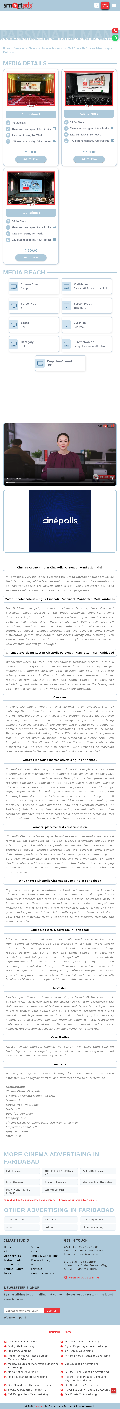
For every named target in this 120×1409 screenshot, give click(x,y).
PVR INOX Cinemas (93, 1170)
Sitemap (37, 1247)
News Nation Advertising (23, 1372)
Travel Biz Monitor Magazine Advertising (89, 1389)
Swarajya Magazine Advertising (27, 1389)
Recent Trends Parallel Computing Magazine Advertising (86, 1379)
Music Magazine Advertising (82, 1364)
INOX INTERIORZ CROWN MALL (58, 1172)
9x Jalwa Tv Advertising (22, 1341)
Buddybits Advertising (21, 1346)
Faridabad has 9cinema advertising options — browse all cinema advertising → (51, 1199)
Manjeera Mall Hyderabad (97, 1181)
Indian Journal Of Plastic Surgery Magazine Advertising (28, 1357)
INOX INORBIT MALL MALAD (18, 1191)
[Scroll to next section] (113, 1390)
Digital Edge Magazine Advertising (86, 1346)
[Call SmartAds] (115, 30)
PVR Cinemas (13, 1170)
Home (8, 1247)
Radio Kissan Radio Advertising (27, 1377)
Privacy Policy (40, 1260)
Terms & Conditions (42, 1255)
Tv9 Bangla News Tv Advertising (28, 1394)
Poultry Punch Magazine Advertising (87, 1372)
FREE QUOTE (105, 5)
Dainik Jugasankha (93, 1219)
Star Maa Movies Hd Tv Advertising (29, 1385)
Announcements (42, 1273)
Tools (7, 1273)
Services (36, 1268)
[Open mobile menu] (114, 5)
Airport (10, 1227)
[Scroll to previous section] (113, 1384)
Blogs (35, 1264)
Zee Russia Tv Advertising (81, 1394)
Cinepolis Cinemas (55, 1181)
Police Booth (51, 1219)
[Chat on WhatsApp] (115, 38)
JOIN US (52, 1310)
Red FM (48, 1227)
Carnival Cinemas (54, 1189)
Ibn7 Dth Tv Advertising (79, 1351)
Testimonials (12, 1260)
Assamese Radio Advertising (82, 1341)
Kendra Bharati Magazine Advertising (87, 1355)
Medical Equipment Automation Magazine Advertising (33, 1366)
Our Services (12, 1255)
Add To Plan (31, 159)
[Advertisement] (60, 398)
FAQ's (35, 1251)
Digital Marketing (92, 1227)
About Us (10, 1251)
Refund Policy (13, 1268)
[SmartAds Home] (18, 5)
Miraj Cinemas (14, 1181)
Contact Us (11, 1264)
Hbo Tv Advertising (19, 1351)
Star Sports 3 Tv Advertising (82, 1385)
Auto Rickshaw (15, 1219)
